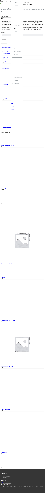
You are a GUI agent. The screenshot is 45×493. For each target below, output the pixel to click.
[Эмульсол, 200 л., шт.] (6, 186)
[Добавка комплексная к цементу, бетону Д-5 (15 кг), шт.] (22, 261)
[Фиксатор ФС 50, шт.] (7, 82)
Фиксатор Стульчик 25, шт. (6, 53)
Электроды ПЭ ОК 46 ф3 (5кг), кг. (5, 409)
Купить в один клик (6, 16)
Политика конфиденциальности (7, 476)
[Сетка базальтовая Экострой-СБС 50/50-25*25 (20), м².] (6, 215)
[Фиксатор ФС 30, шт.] (6, 436)
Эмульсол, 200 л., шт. (4, 188)
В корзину (2, 16)
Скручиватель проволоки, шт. (5, 395)
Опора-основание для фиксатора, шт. (6, 202)
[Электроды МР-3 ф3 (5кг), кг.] (6, 379)
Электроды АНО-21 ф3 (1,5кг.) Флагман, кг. (6, 291)
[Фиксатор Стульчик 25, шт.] (9, 51)
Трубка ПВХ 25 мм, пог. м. (4, 277)
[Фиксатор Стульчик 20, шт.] (9, 47)
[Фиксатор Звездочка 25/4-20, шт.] (7, 125)
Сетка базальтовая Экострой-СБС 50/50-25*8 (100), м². (8, 366)
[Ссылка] (4, 4)
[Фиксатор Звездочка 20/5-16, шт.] (7, 111)
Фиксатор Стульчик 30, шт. (6, 57)
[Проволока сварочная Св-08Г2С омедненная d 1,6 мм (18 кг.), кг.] (6, 304)
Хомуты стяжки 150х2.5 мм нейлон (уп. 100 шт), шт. (8, 320)
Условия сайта (5, 477)
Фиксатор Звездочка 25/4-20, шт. (7, 127)
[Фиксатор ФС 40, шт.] (8, 68)
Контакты (4, 478)
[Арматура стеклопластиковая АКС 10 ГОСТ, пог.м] (6, 172)
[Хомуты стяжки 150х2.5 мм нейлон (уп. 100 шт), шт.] (6, 318)
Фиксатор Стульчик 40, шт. (6, 61)
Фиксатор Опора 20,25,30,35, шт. (5, 466)
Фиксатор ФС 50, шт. (5, 84)
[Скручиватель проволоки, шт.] (6, 393)
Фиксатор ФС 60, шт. (5, 98)
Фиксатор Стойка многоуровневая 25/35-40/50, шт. (7, 145)
